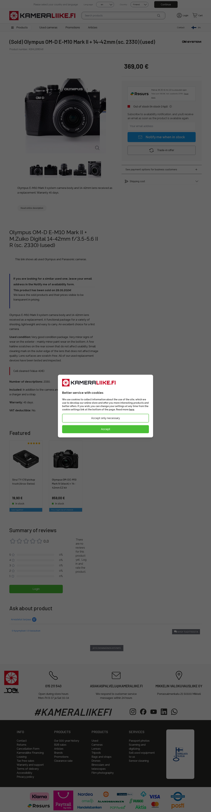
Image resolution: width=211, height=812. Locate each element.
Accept (105, 429)
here (131, 409)
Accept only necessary (105, 418)
